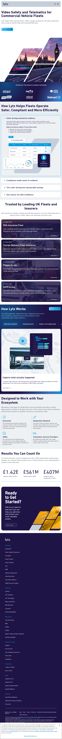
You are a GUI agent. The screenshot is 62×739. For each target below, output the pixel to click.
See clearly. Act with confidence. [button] (20, 195)
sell (52, 731)
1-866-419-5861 (10, 667)
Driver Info (33, 712)
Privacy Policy (13, 731)
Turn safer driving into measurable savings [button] (24, 187)
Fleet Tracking (9, 559)
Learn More (6, 388)
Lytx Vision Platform (10, 579)
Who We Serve (9, 605)
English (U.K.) (9, 682)
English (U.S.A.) (9, 678)
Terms (24, 712)
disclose (44, 731)
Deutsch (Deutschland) (11, 685)
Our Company (9, 594)
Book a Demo (6, 29)
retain (48, 731)
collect (37, 731)
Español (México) (10, 689)
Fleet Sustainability (10, 612)
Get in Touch (8, 670)
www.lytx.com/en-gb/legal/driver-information (29, 718)
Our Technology (9, 598)
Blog (6, 623)
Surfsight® (8, 555)
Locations (8, 608)
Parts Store (8, 655)
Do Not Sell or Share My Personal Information (46, 712)
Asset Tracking (9, 562)
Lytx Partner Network (11, 697)
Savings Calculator (10, 637)
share (55, 731)
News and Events (10, 601)
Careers (7, 591)
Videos (7, 627)
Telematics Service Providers (13, 700)
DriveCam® (8, 549)
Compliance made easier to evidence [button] (22, 180)
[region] (31, 731)
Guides (7, 630)
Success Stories (9, 620)
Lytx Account (9, 648)
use (40, 731)
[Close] (59, 725)
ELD (6, 566)
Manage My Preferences (30, 736)
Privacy (28, 712)
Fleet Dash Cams (10, 576)
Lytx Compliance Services (12, 652)
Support (7, 645)
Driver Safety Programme (12, 552)
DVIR (6, 569)
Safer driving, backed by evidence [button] (21, 118)
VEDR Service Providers (12, 583)
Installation (8, 659)
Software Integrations (11, 573)
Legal (20, 712)
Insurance (8, 704)
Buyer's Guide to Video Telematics (14, 634)
